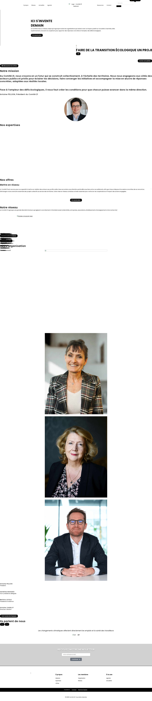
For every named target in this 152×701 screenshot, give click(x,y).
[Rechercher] (118, 6)
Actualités (41, 5)
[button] (1, 189)
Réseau (34, 5)
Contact (109, 5)
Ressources (100, 5)
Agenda (49, 5)
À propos (26, 5)
